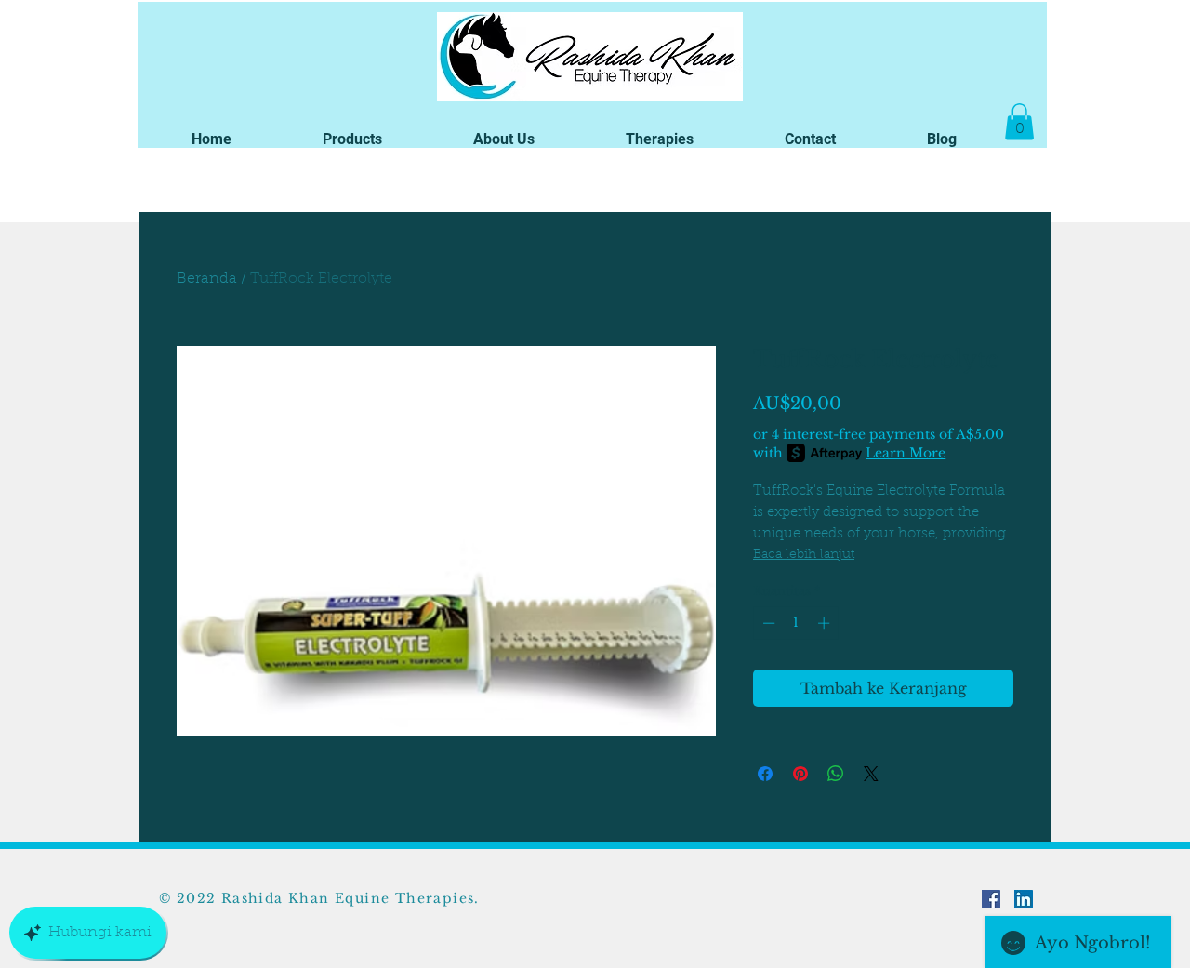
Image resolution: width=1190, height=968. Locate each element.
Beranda (207, 279)
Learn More (905, 452)
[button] (352, 139)
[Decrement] (767, 623)
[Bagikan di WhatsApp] (836, 773)
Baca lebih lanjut (803, 555)
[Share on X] (871, 773)
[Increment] (825, 623)
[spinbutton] (796, 623)
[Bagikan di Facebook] (765, 773)
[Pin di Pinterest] (800, 773)
